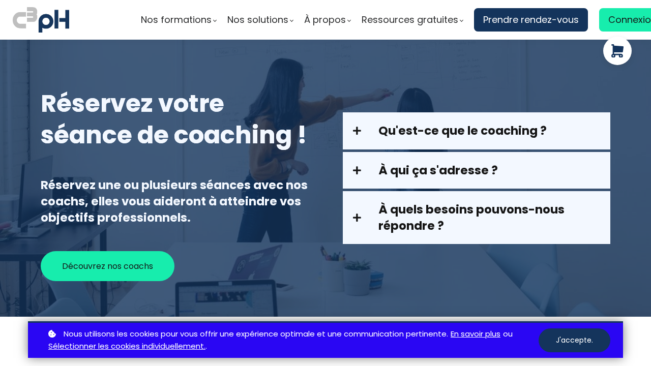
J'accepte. (574, 340)
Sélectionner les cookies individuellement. (126, 346)
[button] (476, 130)
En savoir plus (475, 333)
